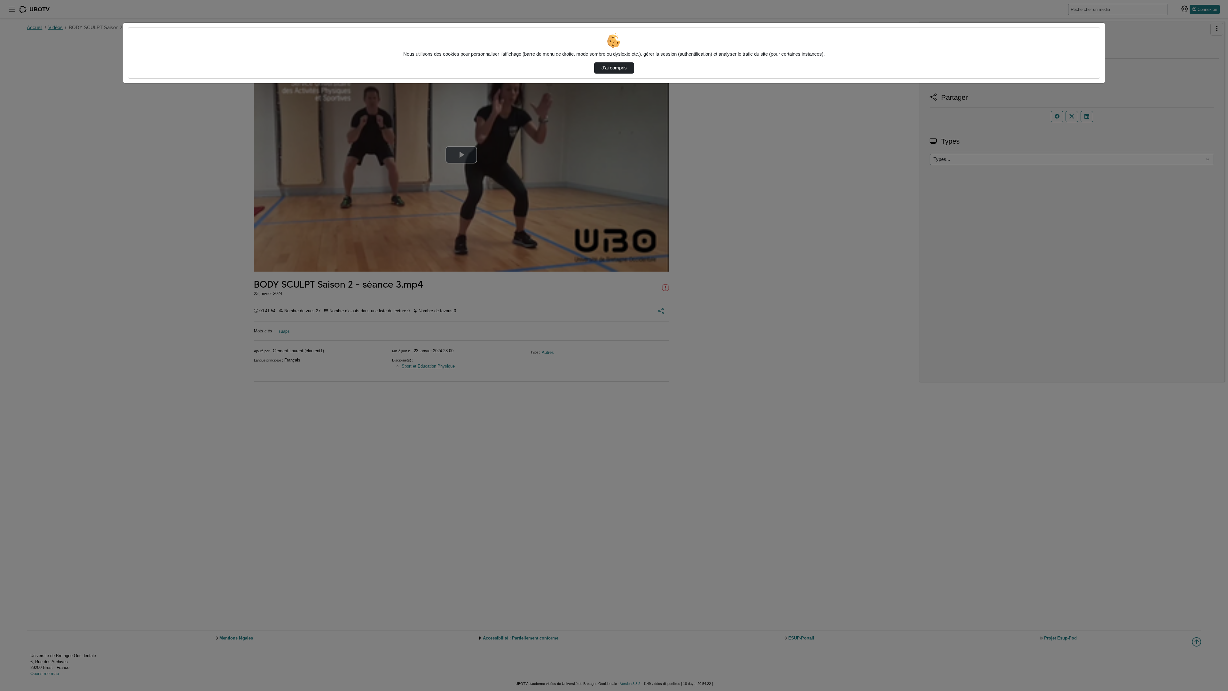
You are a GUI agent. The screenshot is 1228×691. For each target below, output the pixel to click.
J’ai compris (614, 67)
